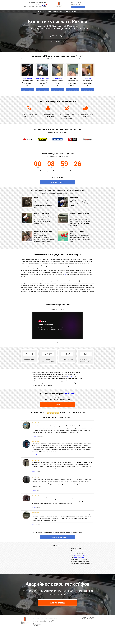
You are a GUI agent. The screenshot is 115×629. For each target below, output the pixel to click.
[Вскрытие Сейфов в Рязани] (58, 5)
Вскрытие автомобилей (42, 78)
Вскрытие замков (27, 78)
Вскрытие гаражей (57, 78)
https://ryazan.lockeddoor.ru (80, 555)
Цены (49, 11)
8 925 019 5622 (57, 36)
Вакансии (55, 11)
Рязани (44, 4)
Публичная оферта (37, 623)
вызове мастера (71, 376)
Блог (61, 11)
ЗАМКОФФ (42, 618)
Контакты (67, 11)
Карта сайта (35, 625)
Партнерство (75, 11)
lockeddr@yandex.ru (79, 557)
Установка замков (87, 78)
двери (65, 274)
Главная (39, 11)
